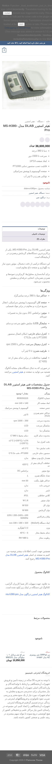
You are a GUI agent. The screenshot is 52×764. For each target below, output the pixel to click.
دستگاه (40, 121)
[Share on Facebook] (42, 204)
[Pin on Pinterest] (27, 204)
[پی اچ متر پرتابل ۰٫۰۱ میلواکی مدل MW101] (13, 636)
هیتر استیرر (30, 121)
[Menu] (48, 50)
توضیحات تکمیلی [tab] (38, 234)
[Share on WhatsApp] (47, 204)
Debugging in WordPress (17, 28)
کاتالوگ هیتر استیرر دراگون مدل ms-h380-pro (28, 594)
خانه (48, 121)
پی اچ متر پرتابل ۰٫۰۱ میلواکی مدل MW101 (15, 656)
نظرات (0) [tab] (41, 239)
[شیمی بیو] (26, 50)
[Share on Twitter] (37, 204)
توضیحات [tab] (41, 229)
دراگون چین (40, 197)
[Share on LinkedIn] (22, 204)
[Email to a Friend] (32, 204)
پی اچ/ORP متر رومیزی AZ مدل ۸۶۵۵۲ (40, 656)
